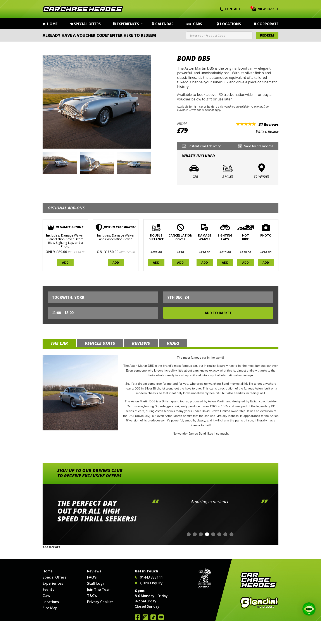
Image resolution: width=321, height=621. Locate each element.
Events (48, 589)
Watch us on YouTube (161, 617)
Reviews (94, 571)
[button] (189, 534)
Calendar (164, 23)
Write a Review (267, 131)
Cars (197, 23)
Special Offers (87, 23)
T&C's (92, 595)
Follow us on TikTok (153, 617)
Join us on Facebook (137, 617)
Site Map (50, 607)
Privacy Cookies (100, 601)
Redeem (267, 35)
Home (52, 23)
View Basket (265, 8)
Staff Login (96, 583)
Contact (232, 9)
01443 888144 (151, 577)
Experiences (128, 23)
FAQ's (92, 577)
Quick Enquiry (151, 583)
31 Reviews (268, 124)
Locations (230, 23)
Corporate (267, 23)
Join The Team (99, 589)
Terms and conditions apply (205, 110)
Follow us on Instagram (145, 617)
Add (65, 262)
